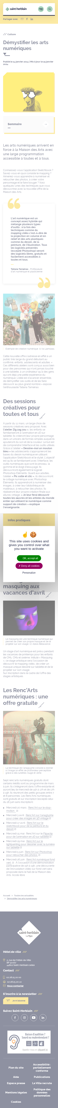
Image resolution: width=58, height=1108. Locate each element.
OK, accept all (30, 558)
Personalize (29, 572)
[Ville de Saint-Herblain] (16, 10)
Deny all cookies (30, 566)
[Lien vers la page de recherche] (50, 9)
